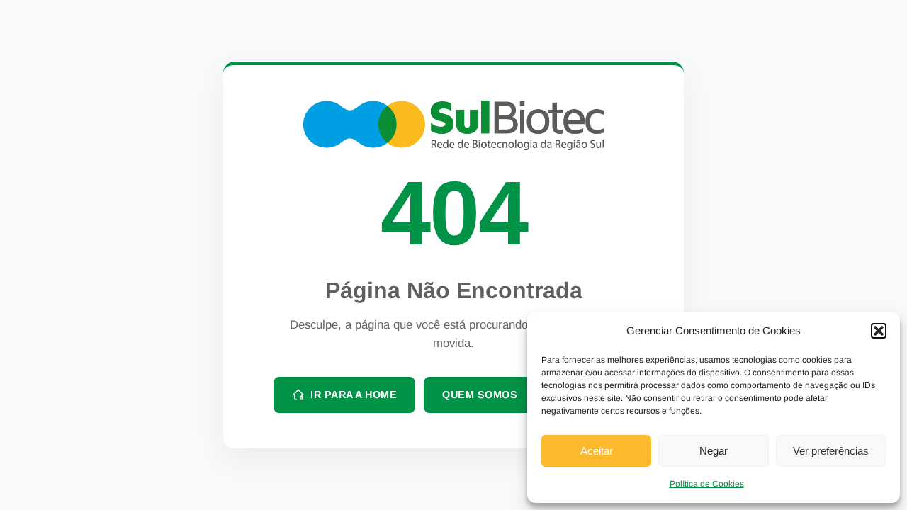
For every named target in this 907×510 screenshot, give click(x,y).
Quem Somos (479, 394)
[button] (879, 331)
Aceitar (596, 451)
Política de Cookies (707, 484)
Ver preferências (831, 451)
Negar (713, 451)
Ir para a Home (353, 394)
